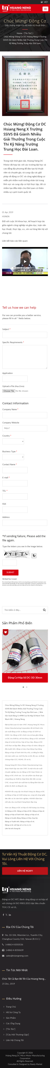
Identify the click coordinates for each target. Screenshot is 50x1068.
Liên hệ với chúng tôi (12, 828)
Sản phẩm (11, 1018)
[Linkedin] (10, 915)
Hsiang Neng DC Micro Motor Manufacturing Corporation (25, 1057)
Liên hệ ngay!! (25, 871)
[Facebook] (3, 915)
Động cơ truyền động (13, 818)
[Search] (44, 610)
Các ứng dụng (13, 1023)
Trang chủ (11, 1007)
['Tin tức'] (28, 33)
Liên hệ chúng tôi (15, 1040)
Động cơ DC (11, 811)
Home (19, 33)
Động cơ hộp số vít (32, 814)
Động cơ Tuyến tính (12, 821)
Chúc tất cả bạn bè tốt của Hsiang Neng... (24, 978)
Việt (46, 2)
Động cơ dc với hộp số (13, 825)
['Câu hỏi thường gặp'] (17, 1035)
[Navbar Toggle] (45, 9)
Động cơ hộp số (38, 811)
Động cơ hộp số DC (24, 811)
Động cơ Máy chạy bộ (29, 818)
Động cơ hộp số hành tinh (14, 814)
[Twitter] (6, 915)
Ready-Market (36, 1064)
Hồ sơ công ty (13, 1012)
